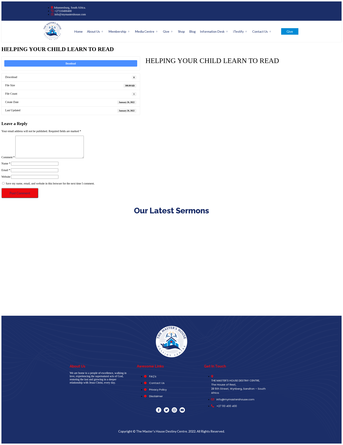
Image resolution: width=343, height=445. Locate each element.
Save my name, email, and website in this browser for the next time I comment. (50, 183)
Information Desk (212, 31)
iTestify (238, 31)
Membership (117, 31)
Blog (192, 31)
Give (166, 31)
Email (5, 170)
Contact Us (260, 31)
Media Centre (144, 31)
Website (5, 176)
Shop (181, 31)
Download (71, 63)
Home (78, 31)
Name (5, 163)
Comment (8, 157)
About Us (93, 31)
